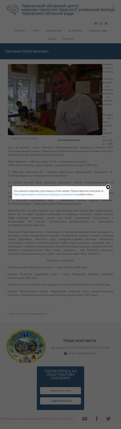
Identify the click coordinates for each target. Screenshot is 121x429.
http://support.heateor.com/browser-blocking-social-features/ (44, 194)
